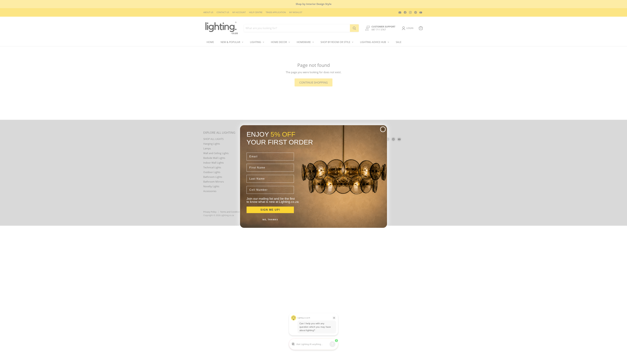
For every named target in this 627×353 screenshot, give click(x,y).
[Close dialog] (382, 129)
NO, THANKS (270, 220)
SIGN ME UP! (270, 209)
